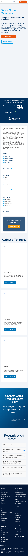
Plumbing (3, 520)
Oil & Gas (3, 510)
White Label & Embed (5, 496)
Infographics (17, 517)
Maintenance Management (20, 494)
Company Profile (4, 532)
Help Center (17, 521)
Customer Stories (18, 515)
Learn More (9, 282)
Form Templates (4, 492)
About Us (3, 530)
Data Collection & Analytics (20, 496)
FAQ (15, 523)
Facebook (16, 536)
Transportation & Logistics (6, 512)
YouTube (23, 536)
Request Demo (8, 36)
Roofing (2, 524)
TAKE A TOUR (13, 226)
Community (17, 519)
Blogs (16, 508)
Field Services (4, 507)
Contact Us (3, 541)
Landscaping (4, 518)
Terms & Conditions (8, 552)
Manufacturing (4, 508)
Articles (16, 511)
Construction (4, 505)
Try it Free (7, 42)
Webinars (17, 513)
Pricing (2, 500)
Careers (3, 534)
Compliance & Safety (19, 490)
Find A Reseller (18, 503)
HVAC (2, 516)
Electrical (3, 514)
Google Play (19, 529)
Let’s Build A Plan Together (14, 419)
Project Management (19, 492)
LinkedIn (15, 536)
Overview (3, 490)
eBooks (16, 509)
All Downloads (20, 531)
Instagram (18, 536)
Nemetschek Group (5, 528)
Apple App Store (20, 528)
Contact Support (4, 539)
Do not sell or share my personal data (19, 552)
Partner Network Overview (20, 501)
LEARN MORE (7, 168)
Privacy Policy (2, 552)
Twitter (21, 536)
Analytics (3, 498)
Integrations (3, 494)
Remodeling (3, 522)
